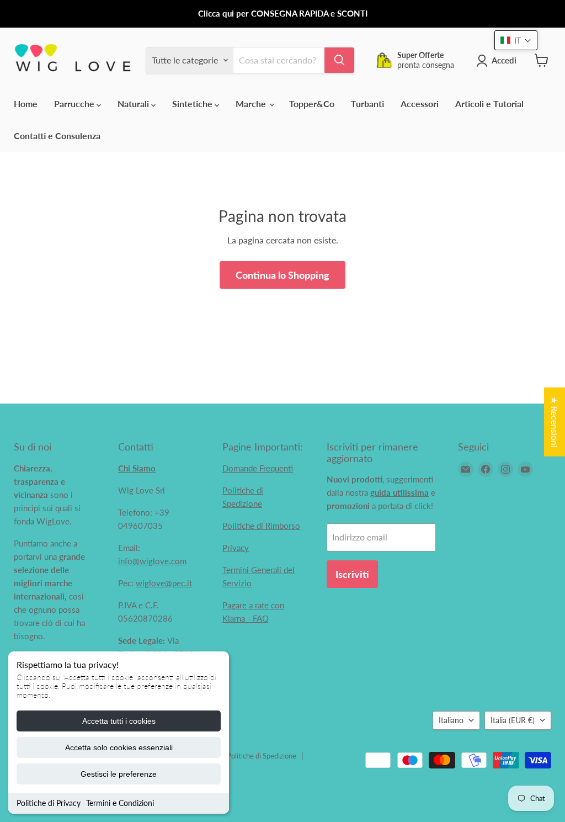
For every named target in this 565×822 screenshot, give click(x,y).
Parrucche (75, 103)
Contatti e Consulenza (57, 135)
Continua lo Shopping (282, 275)
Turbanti (367, 103)
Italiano (451, 720)
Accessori (420, 103)
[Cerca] (339, 60)
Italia (513, 720)
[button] (516, 40)
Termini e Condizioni (120, 803)
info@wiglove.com (152, 561)
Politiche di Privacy (49, 803)
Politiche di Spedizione (261, 755)
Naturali (134, 103)
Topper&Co (311, 103)
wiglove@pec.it (164, 583)
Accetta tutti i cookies (119, 721)
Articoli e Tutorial (489, 103)
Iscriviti (352, 574)
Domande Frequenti (257, 468)
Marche (252, 103)
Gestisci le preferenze (119, 774)
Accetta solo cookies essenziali (119, 747)
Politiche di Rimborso (261, 526)
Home (26, 103)
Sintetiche (193, 103)
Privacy (235, 548)
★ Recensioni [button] (555, 421)
